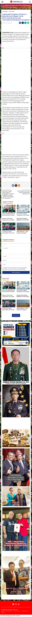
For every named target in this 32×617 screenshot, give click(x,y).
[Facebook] (13, 185)
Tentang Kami (25, 611)
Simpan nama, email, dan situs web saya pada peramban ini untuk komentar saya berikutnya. (14, 268)
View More (16, 315)
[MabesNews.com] (16, 1)
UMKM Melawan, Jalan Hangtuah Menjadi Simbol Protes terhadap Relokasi (23, 232)
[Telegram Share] (25, 23)
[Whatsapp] (28, 23)
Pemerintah (4, 23)
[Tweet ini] (23, 23)
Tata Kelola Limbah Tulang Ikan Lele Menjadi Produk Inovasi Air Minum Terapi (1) (23, 214)
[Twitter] (16, 185)
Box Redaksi (17, 611)
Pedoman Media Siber (6, 611)
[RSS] (19, 185)
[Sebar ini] (20, 23)
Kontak (3, 612)
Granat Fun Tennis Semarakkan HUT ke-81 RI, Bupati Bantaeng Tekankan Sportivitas (8, 232)
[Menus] (2, 2)
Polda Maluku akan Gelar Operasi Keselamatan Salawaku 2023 (23, 192)
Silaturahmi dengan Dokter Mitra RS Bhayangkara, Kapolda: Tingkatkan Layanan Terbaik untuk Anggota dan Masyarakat (8, 194)
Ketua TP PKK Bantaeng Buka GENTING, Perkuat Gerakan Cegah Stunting (8, 214)
